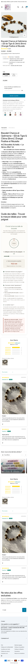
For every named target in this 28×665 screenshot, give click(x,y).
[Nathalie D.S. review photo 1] (14, 398)
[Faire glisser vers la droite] (25, 455)
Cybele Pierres (15, 662)
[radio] (6, 75)
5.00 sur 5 (17, 343)
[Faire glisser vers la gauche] (22, 455)
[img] (5, 377)
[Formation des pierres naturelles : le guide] (13, 465)
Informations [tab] (12, 127)
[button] (1, 7)
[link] (14, 1)
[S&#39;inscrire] (24, 610)
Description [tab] (4, 127)
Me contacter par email (6, 629)
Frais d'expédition (4, 53)
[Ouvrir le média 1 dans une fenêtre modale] (14, 25)
